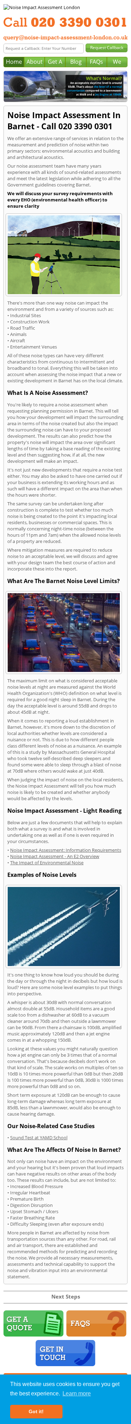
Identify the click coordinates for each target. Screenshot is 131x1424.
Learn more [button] (77, 1393)
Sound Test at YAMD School (38, 1137)
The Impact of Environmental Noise (46, 862)
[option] (65, 86)
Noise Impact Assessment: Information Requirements (65, 850)
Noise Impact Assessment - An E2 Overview (54, 856)
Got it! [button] (36, 1411)
